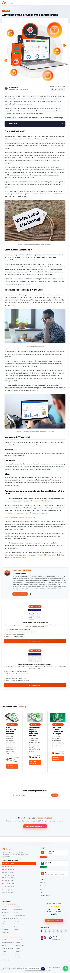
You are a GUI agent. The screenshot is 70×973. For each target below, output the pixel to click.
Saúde (3, 926)
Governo (16, 918)
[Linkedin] (49, 931)
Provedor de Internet (19, 924)
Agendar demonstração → (35, 826)
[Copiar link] (63, 89)
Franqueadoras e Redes (7, 918)
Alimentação (17, 906)
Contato (42, 892)
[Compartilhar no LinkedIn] (55, 89)
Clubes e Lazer (5, 912)
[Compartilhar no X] (59, 89)
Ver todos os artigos (19, 594)
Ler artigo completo (10, 766)
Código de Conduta (56, 967)
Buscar (55, 795)
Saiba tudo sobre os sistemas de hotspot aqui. (20, 517)
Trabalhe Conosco (45, 895)
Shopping (16, 926)
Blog (41, 889)
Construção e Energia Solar (8, 942)
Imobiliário (16, 921)
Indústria (4, 924)
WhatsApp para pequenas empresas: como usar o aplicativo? (34, 732)
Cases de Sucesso (45, 886)
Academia (4, 906)
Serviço (3, 956)
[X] (57, 931)
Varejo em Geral (5, 932)
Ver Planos (44, 856)
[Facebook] (53, 931)
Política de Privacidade (44, 970)
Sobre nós (43, 882)
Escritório (4, 915)
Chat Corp (6, 10)
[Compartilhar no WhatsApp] (52, 89)
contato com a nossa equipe (16, 557)
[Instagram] (45, 931)
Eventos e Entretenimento (20, 915)
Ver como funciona (34, 641)
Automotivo (4, 909)
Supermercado (5, 929)
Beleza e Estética (18, 909)
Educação (16, 912)
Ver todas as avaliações (54, 920)
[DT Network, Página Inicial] (7, 2)
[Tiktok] (61, 931)
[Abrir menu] (66, 2)
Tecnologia (16, 929)
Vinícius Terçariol (14, 87)
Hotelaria (4, 921)
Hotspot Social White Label (42, 501)
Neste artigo (13, 124)
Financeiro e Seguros (20, 945)
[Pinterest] (66, 931)
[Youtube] (41, 931)
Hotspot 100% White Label (46, 555)
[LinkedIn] (30, 593)
